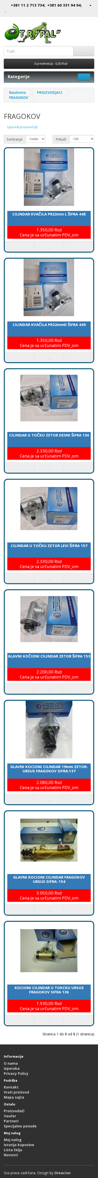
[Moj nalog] (88, 5)
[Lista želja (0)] (5, 10)
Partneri (11, 1121)
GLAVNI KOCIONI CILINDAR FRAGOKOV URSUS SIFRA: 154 (49, 879)
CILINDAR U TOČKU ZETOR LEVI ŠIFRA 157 (49, 545)
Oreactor (62, 1172)
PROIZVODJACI (49, 92)
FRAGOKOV (18, 97)
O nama (11, 1063)
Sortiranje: (15, 139)
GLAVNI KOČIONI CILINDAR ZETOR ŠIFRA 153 (49, 656)
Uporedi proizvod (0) (22, 127)
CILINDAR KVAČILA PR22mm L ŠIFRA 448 (49, 213)
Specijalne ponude (20, 1126)
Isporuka (12, 1068)
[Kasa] (17, 10)
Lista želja (13, 1149)
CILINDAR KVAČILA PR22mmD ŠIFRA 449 (49, 324)
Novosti (11, 1154)
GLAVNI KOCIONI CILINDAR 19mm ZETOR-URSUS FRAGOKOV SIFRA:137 (49, 768)
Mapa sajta (14, 1097)
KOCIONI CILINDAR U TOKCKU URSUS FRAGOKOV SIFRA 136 (49, 989)
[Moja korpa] (11, 10)
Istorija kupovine (19, 1144)
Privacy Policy (16, 1073)
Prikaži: (61, 139)
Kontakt (11, 1087)
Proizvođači (14, 1110)
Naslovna (17, 92)
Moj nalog (13, 1139)
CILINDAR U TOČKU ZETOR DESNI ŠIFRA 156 (49, 435)
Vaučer (10, 1116)
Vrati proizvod (16, 1092)
